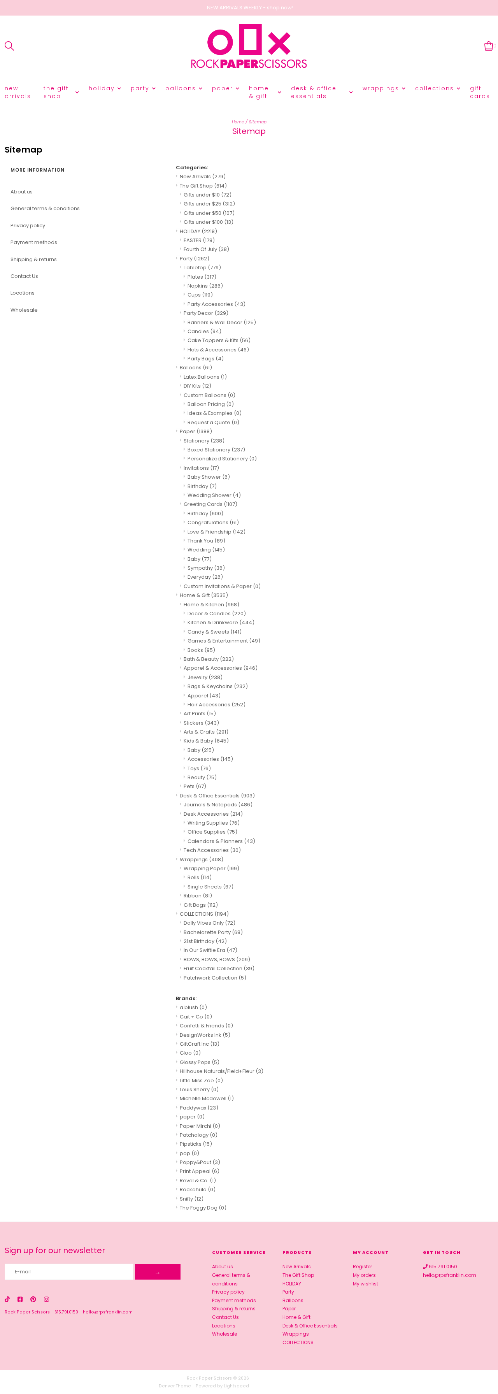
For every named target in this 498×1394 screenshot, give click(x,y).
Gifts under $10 (207, 194)
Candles (204, 331)
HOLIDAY (102, 88)
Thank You (206, 540)
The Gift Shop (56, 92)
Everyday (205, 577)
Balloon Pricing (211, 404)
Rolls (200, 877)
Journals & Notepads (218, 804)
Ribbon (198, 895)
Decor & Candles (217, 613)
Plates (202, 277)
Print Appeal (199, 1171)
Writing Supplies (214, 823)
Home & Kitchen (211, 604)
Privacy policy (28, 225)
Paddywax (199, 1107)
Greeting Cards (210, 504)
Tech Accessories (212, 850)
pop (189, 1153)
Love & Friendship (216, 531)
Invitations (201, 468)
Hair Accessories (216, 704)
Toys (199, 768)
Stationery (204, 440)
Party (140, 88)
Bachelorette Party (213, 932)
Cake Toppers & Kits (219, 340)
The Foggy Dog (203, 1207)
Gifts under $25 (209, 203)
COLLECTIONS (434, 88)
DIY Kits (197, 386)
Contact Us (24, 276)
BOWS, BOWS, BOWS (217, 959)
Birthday (202, 486)
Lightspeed (236, 1386)
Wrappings (381, 88)
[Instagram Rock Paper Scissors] (46, 1299)
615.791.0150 (66, 1312)
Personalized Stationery (222, 458)
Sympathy (206, 568)
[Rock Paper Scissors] (249, 46)
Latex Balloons (205, 377)
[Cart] (488, 45)
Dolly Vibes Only (209, 923)
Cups (200, 294)
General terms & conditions (45, 208)
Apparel (204, 695)
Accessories (210, 759)
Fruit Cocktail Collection (219, 968)
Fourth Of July (206, 249)
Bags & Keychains (218, 686)
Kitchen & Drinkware (221, 622)
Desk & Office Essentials (314, 92)
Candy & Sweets (215, 632)
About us (22, 191)
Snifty (191, 1199)
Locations (23, 293)
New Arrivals (18, 92)
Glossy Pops (199, 1062)
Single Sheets (210, 886)
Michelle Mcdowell (207, 1098)
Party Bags (206, 358)
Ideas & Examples (215, 413)
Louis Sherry (199, 1089)
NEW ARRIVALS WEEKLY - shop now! (250, 7)
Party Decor (206, 313)
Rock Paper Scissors (27, 1312)
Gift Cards (480, 92)
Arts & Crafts (206, 732)
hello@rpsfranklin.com (108, 1312)
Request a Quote (213, 422)
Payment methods (34, 242)
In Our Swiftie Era (210, 950)
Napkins (205, 286)
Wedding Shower (214, 495)
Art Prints (200, 713)
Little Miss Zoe (201, 1080)
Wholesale (24, 310)
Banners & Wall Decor (222, 322)
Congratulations (213, 522)
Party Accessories (216, 304)
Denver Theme (175, 1386)
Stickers (201, 723)
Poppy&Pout (200, 1162)
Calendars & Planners (221, 841)
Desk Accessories (213, 814)
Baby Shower (209, 477)
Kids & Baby (206, 740)
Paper (222, 88)
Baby (200, 559)
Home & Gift (259, 92)
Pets (195, 786)
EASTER (199, 240)
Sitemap (258, 122)
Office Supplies (212, 832)
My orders (364, 1275)
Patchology (198, 1135)
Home (238, 122)
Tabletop (202, 267)
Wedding (206, 549)
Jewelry (205, 677)
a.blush (193, 1007)
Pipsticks (196, 1144)
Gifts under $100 (208, 222)
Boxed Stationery (216, 449)
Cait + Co (196, 1016)
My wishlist (365, 1283)
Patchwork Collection (215, 977)
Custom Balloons (209, 395)
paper (192, 1116)
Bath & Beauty (209, 659)
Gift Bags (201, 905)
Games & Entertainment (224, 640)
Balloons (180, 88)
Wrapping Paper (211, 868)
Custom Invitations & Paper (222, 586)
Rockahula (198, 1189)
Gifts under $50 (209, 213)
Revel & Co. (198, 1180)
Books (201, 650)
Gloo (190, 1053)
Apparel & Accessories (221, 668)
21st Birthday (205, 941)
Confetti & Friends (206, 1025)
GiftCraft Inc (199, 1044)
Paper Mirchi (200, 1126)
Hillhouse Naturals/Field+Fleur (221, 1071)
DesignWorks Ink (205, 1035)
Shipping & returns (34, 259)
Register (362, 1266)
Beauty (202, 777)
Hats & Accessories (218, 349)
